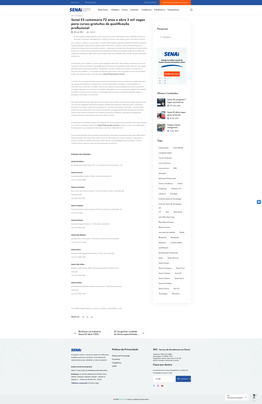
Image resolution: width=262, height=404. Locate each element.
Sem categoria (77, 16)
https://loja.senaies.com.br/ (114, 74)
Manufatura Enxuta (166, 222)
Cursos (124, 10)
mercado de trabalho (167, 232)
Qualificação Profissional (168, 253)
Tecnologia (163, 294)
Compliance (146, 10)
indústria (162, 194)
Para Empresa (90, 2)
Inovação (173, 194)
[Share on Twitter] (87, 317)
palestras (162, 243)
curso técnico (164, 168)
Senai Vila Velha (165, 283)
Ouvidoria (116, 359)
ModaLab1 (175, 237)
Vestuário (176, 294)
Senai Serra (179, 278)
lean (167, 212)
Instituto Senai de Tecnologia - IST (170, 204)
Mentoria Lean (164, 227)
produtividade (176, 243)
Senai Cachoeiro (165, 268)
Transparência (172, 10)
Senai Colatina (164, 273)
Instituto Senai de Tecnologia (170, 199)
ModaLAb (162, 237)
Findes (180, 184)
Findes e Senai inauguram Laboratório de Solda (177, 126)
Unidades (114, 10)
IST (160, 212)
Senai (161, 258)
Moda (182, 232)
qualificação (163, 248)
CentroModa (178, 148)
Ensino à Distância (166, 184)
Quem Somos (103, 10)
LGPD (114, 366)
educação (162, 173)
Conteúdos (134, 10)
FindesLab (163, 189)
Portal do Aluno (150, 2)
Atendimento (159, 10)
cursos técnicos (165, 163)
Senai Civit (180, 268)
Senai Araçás (164, 263)
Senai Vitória (164, 289)
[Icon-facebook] (154, 386)
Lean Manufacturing (166, 217)
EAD (175, 168)
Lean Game (177, 212)
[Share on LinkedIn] (92, 317)
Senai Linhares (164, 278)
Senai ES (178, 273)
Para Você (75, 2)
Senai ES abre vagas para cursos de (176, 113)
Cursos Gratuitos (165, 158)
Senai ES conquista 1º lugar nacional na (176, 101)
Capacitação (164, 148)
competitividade (165, 153)
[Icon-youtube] (162, 386)
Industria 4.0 (176, 189)
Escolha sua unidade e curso (174, 2)
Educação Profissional (167, 178)
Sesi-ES (176, 289)
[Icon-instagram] (158, 386)
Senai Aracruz (173, 258)
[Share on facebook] (83, 317)
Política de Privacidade (121, 356)
